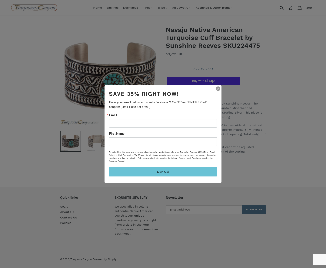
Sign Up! (163, 171)
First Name (117, 133)
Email (113, 115)
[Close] (218, 88)
